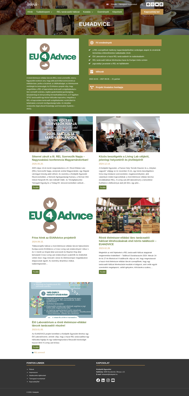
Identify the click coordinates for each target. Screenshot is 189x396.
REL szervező (39, 352)
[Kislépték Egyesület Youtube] (157, 4)
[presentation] (61, 134)
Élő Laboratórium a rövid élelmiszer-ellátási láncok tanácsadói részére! (59, 324)
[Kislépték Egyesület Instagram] (153, 4)
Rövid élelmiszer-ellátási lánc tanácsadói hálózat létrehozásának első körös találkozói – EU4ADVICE (127, 241)
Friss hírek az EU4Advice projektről (54, 237)
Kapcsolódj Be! (34, 382)
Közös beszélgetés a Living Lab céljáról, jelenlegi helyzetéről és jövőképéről (124, 158)
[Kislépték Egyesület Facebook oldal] (148, 4)
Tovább (36, 187)
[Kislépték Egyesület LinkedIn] (161, 4)
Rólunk (114, 4)
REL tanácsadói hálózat (68, 12)
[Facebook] (98, 380)
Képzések (117, 12)
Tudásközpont (43, 12)
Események (103, 12)
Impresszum (33, 372)
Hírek (30, 12)
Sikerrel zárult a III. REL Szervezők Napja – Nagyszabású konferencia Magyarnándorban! (60, 158)
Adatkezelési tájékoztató (37, 375)
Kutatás (87, 12)
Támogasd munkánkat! (128, 4)
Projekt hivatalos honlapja (109, 87)
